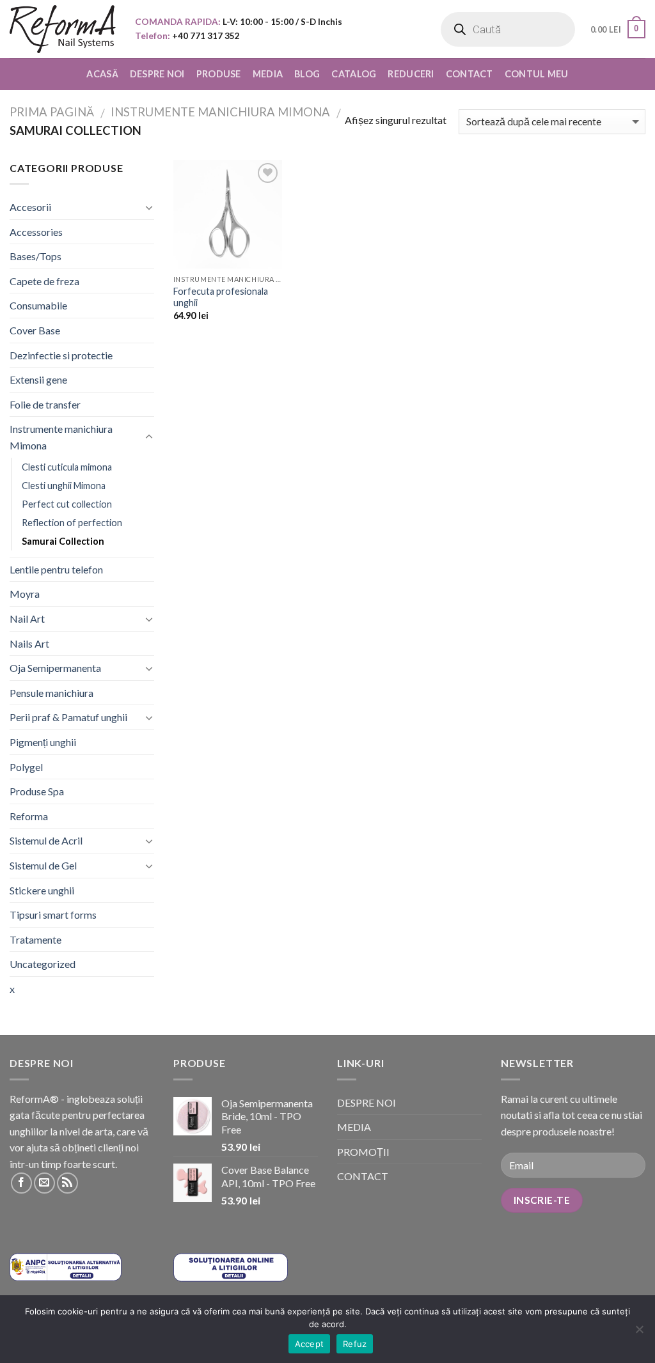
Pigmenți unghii (43, 742)
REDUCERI (411, 73)
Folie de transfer (45, 404)
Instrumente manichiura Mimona (220, 112)
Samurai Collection (63, 541)
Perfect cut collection (67, 504)
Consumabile (38, 305)
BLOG (307, 73)
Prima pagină (52, 112)
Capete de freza (44, 281)
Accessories (36, 232)
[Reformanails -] (63, 29)
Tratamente (35, 939)
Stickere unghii (42, 890)
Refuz (355, 1344)
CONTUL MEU (537, 73)
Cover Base (35, 330)
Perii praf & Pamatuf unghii (68, 717)
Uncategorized (42, 964)
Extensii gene (38, 379)
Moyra (25, 594)
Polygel (26, 767)
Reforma (29, 816)
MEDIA (268, 73)
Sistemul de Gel (43, 865)
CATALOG (353, 73)
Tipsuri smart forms (53, 914)
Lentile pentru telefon (56, 569)
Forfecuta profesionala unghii (220, 297)
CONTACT (469, 73)
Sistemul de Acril (46, 840)
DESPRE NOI (157, 73)
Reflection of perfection (72, 522)
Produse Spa (37, 791)
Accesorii (30, 207)
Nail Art (27, 618)
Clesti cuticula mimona (67, 467)
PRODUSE (218, 73)
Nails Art (29, 643)
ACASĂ (102, 73)
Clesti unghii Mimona (64, 485)
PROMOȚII (363, 1152)
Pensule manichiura (51, 693)
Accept (309, 1344)
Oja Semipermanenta (55, 668)
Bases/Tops (35, 256)
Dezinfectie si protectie (61, 355)
